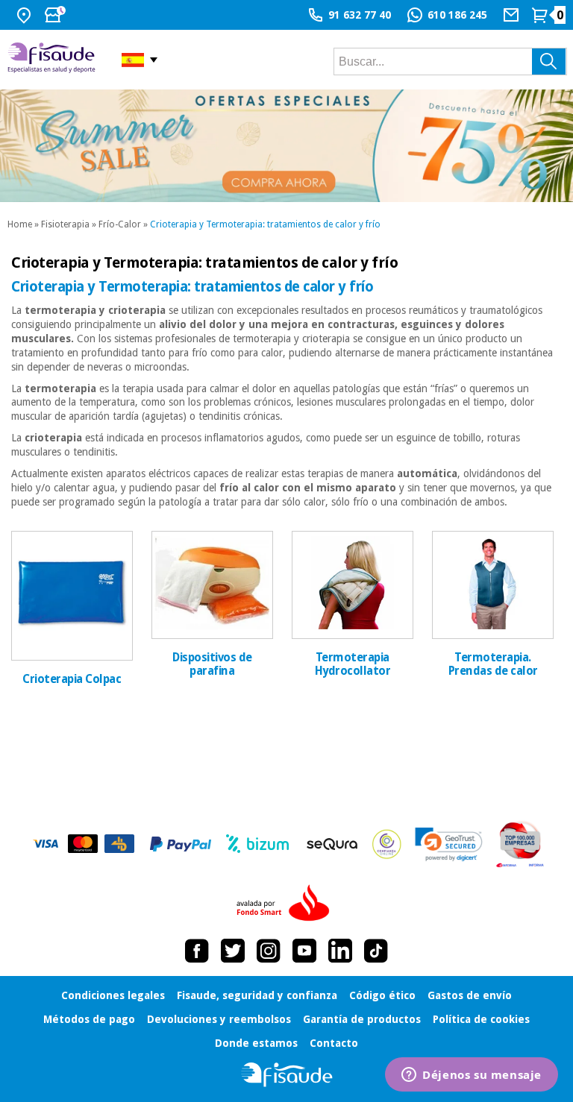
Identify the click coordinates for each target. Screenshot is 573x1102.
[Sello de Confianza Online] (387, 844)
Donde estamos (256, 1043)
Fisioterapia (65, 224)
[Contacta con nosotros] (513, 15)
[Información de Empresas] (520, 844)
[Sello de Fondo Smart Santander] (286, 904)
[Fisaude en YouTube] (304, 951)
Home (19, 224)
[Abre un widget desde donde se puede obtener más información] (471, 1076)
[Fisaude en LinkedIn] (340, 951)
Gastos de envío (470, 995)
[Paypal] (180, 844)
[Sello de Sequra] (332, 844)
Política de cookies (481, 1019)
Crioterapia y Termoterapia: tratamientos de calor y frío (265, 224)
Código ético (382, 995)
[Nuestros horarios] (56, 15)
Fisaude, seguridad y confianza (257, 995)
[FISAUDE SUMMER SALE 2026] (286, 145)
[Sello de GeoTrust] (448, 844)
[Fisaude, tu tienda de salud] (53, 59)
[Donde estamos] (26, 15)
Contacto (334, 1043)
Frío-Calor (119, 224)
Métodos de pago (89, 1019)
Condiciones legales (113, 995)
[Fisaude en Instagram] (269, 951)
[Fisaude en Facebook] (197, 951)
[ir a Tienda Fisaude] (286, 1074)
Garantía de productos (362, 1019)
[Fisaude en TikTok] (376, 951)
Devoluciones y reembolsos (219, 1019)
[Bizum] (257, 844)
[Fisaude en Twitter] (233, 951)
